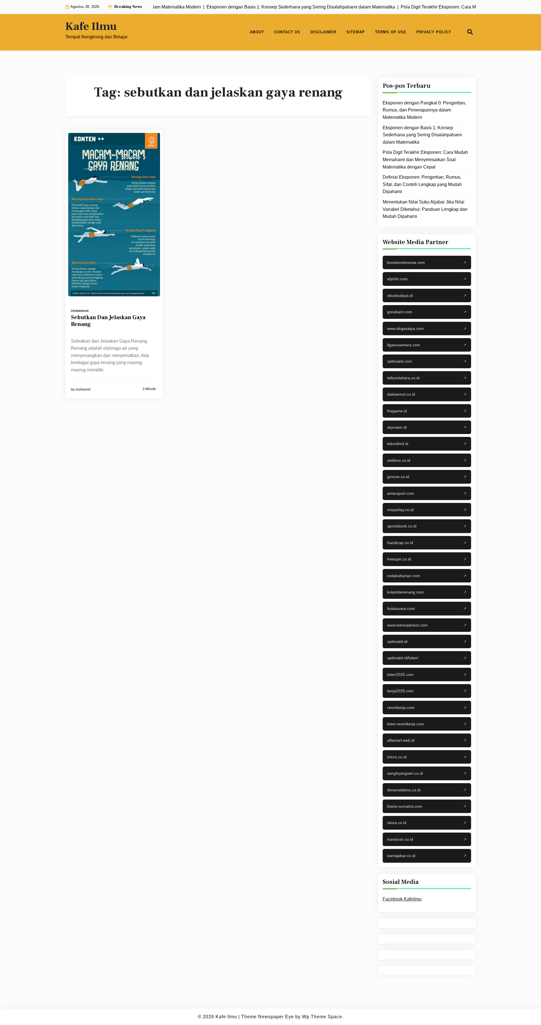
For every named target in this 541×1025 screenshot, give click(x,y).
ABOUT (257, 32)
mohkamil (83, 389)
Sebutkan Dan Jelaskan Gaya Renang (108, 321)
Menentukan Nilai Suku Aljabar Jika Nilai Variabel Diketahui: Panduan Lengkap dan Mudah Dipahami (425, 209)
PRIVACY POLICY (433, 32)
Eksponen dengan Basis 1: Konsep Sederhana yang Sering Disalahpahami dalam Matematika (422, 134)
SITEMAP (355, 32)
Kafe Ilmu (91, 26)
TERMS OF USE (390, 32)
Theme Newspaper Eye (267, 1016)
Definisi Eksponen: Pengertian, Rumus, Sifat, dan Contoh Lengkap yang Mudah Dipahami (422, 184)
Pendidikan (79, 310)
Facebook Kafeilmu (402, 899)
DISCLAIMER (323, 32)
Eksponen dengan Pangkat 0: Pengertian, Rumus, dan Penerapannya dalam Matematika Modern (424, 110)
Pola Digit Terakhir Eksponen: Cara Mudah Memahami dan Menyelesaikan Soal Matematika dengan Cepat (425, 159)
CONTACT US (287, 32)
